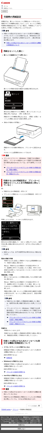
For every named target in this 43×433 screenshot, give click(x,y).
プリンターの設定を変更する (15, 372)
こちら (7, 421)
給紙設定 (9, 358)
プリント (15, 409)
